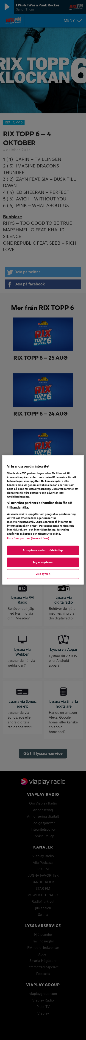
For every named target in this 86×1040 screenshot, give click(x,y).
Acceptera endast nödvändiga (42, 550)
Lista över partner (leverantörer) (28, 538)
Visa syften (43, 574)
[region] (43, 520)
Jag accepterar (43, 562)
